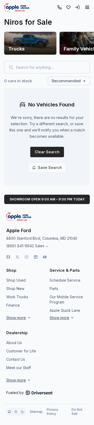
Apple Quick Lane (65, 310)
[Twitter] (17, 257)
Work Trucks (17, 297)
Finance (13, 305)
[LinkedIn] (36, 257)
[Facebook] (8, 257)
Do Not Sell (77, 412)
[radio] (9, 412)
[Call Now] (59, 7)
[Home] (16, 7)
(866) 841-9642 (20, 246)
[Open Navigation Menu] (87, 7)
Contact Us (15, 359)
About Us (14, 342)
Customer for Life (21, 351)
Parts (54, 288)
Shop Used (16, 280)
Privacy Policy (52, 412)
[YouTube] (45, 257)
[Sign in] (77, 7)
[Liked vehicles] (68, 7)
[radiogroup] (16, 412)
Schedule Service (65, 280)
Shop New (15, 288)
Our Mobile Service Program (66, 299)
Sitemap (36, 412)
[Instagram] (26, 257)
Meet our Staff (18, 367)
